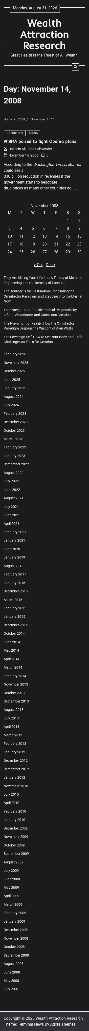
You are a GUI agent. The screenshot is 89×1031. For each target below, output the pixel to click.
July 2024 (11, 405)
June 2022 (12, 490)
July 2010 (11, 794)
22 (68, 244)
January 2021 (14, 540)
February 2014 (15, 676)
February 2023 (15, 447)
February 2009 (15, 913)
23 (79, 244)
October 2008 (14, 947)
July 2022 (11, 481)
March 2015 (13, 600)
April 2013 (11, 727)
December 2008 (16, 930)
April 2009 (11, 896)
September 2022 (16, 464)
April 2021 (11, 524)
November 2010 (16, 786)
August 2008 (13, 964)
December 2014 (16, 625)
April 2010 (11, 803)
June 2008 (12, 972)
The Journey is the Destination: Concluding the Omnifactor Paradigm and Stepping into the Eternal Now (43, 296)
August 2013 (13, 710)
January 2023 (14, 456)
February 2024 (15, 413)
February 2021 (15, 532)
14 (56, 236)
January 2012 (14, 777)
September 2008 (16, 955)
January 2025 (14, 388)
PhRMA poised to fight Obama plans (40, 141)
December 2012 (16, 760)
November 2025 (16, 363)
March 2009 (13, 904)
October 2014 (14, 633)
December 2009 (16, 828)
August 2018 (13, 566)
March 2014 (13, 667)
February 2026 (15, 354)
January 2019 (14, 557)
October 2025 (14, 371)
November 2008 (16, 938)
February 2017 (15, 574)
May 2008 (11, 981)
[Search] (75, 67)
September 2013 (16, 701)
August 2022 (13, 473)
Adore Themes (62, 1024)
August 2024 (13, 397)
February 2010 (15, 811)
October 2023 (14, 430)
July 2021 (11, 507)
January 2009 (14, 921)
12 (33, 236)
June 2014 (12, 642)
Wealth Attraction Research (44, 34)
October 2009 (14, 845)
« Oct (38, 264)
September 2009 (16, 854)
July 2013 (11, 718)
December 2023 (16, 422)
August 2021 (13, 498)
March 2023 (13, 439)
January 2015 (14, 616)
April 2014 (11, 659)
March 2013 (13, 735)
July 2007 (11, 989)
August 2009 (13, 862)
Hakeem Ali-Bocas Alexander (30, 149)
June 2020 (12, 549)
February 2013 (15, 743)
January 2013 (14, 752)
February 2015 (15, 608)
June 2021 (12, 515)
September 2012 (16, 769)
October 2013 (14, 693)
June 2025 (12, 380)
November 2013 (16, 684)
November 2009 (16, 837)
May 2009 (11, 887)
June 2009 (12, 879)
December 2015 (16, 591)
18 (21, 244)
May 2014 (11, 650)
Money (34, 133)
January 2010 (14, 820)
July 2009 (11, 871)
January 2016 (14, 583)
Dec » (50, 264)
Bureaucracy (15, 133)
